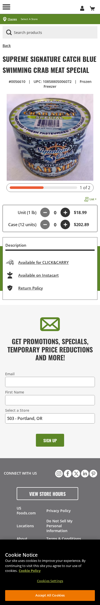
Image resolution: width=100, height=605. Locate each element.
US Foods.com (26, 510)
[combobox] (50, 32)
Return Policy (30, 288)
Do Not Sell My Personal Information (59, 525)
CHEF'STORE (45, 7)
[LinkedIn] (84, 473)
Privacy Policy (58, 510)
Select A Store (29, 19)
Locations (25, 525)
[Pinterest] (92, 473)
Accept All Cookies (50, 595)
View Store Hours (47, 493)
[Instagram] (58, 473)
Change (12, 19)
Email (10, 373)
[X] (75, 473)
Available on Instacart (38, 275)
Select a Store (17, 410)
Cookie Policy (30, 570)
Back (7, 45)
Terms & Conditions (63, 538)
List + (92, 199)
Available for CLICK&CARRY (43, 262)
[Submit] (9, 32)
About (22, 538)
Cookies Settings (50, 581)
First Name (14, 392)
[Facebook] (67, 473)
